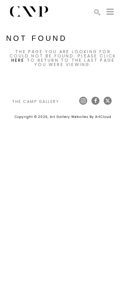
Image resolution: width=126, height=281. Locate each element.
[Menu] (110, 12)
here (18, 60)
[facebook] (95, 101)
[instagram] (83, 101)
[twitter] (108, 101)
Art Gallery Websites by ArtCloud (80, 117)
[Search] (97, 12)
